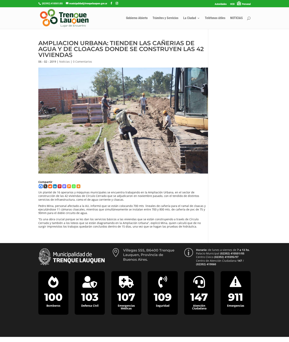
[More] (78, 186)
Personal (246, 4)
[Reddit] (50, 186)
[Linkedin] (55, 186)
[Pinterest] (60, 186)
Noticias (64, 61)
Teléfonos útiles (215, 18)
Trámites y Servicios (165, 18)
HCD (232, 4)
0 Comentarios (82, 61)
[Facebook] (41, 186)
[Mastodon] (64, 186)
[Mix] (69, 186)
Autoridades (221, 4)
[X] (45, 186)
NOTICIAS (236, 18)
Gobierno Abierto (137, 18)
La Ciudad (189, 18)
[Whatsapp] (74, 186)
